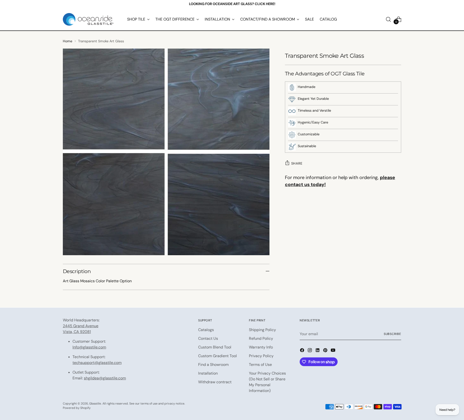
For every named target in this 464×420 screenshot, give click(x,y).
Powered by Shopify (77, 408)
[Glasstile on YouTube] (333, 351)
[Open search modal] (388, 19)
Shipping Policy (262, 329)
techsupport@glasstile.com (97, 362)
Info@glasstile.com (89, 347)
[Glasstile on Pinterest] (326, 351)
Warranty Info (261, 347)
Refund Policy (261, 338)
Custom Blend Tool (214, 347)
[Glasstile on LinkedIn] (318, 351)
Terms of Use (260, 364)
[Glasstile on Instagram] (310, 351)
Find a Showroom (213, 364)
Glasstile (95, 404)
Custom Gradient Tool (217, 355)
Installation (208, 373)
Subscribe (392, 334)
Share (297, 163)
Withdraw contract (215, 381)
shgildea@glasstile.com (105, 378)
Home (67, 41)
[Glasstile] (88, 19)
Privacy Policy (261, 355)
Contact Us (208, 338)
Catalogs (206, 329)
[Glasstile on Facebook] (302, 351)
